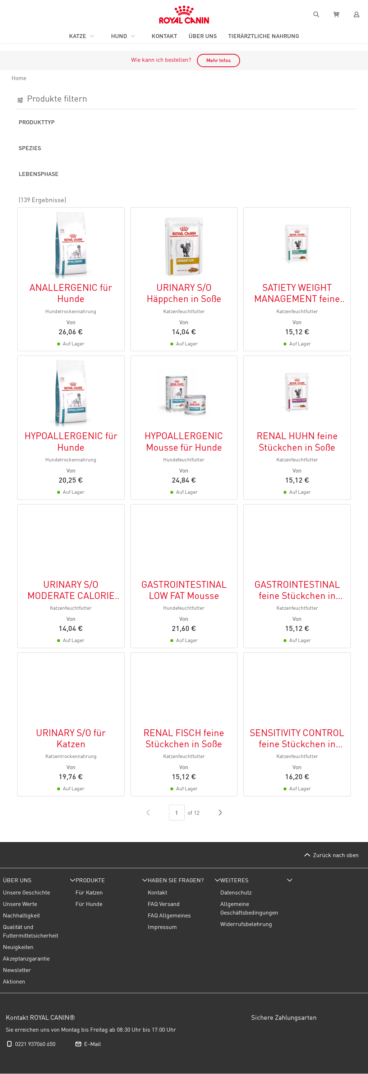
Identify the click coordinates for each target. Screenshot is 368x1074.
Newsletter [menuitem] (17, 970)
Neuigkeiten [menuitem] (18, 947)
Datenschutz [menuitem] (236, 892)
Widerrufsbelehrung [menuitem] (246, 924)
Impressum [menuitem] (162, 927)
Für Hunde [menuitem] (88, 904)
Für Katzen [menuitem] (89, 892)
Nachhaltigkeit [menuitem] (21, 915)
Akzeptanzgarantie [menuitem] (26, 958)
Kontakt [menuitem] (157, 892)
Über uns (203, 36)
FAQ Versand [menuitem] (164, 904)
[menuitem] (39, 880)
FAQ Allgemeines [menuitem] (169, 915)
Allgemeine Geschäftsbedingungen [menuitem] (249, 908)
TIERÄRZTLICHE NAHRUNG (263, 36)
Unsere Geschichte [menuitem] (26, 892)
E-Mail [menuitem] (92, 1044)
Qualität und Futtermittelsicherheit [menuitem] (30, 931)
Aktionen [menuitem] (14, 981)
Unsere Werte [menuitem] (20, 904)
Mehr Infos (218, 60)
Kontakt (164, 36)
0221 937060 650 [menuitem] (35, 1044)
